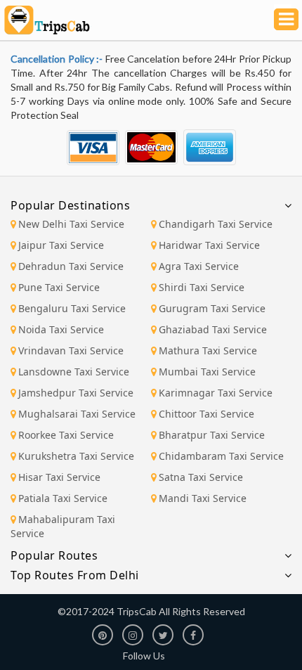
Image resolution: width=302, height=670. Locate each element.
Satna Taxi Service (201, 477)
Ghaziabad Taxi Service (213, 329)
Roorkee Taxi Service (66, 435)
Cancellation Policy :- (58, 59)
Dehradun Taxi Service (71, 266)
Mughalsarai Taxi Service (77, 413)
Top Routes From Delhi (75, 575)
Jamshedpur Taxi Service (75, 392)
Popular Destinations (70, 205)
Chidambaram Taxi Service (221, 456)
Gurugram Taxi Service (212, 308)
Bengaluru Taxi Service (72, 308)
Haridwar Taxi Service (209, 245)
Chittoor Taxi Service (206, 413)
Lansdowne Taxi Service (73, 371)
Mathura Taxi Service (208, 350)
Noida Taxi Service (61, 329)
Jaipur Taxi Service (61, 245)
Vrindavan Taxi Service (71, 350)
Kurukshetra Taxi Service (76, 456)
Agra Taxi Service (199, 266)
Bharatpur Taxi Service (212, 435)
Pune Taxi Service (59, 287)
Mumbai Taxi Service (207, 371)
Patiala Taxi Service (62, 498)
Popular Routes (54, 555)
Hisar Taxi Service (59, 477)
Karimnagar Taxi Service (216, 392)
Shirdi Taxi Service (201, 287)
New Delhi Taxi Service (71, 224)
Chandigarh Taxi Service (216, 224)
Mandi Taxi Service (203, 498)
